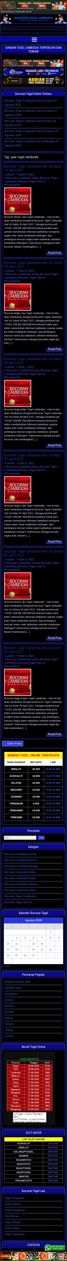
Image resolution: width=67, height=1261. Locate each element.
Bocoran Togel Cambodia (20, 896)
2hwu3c (9, 999)
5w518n (9, 1011)
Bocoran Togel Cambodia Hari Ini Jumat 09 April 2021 (33, 264)
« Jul (7, 966)
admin (10, 174)
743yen (9, 1024)
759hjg (8, 1030)
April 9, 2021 (26, 174)
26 (25, 955)
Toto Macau (11, 1216)
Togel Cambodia (14, 1234)
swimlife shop (12, 987)
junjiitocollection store (17, 981)
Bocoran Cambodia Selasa (23, 562)
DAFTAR (53, 1143)
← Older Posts (12, 743)
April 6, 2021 (26, 463)
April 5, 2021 (26, 559)
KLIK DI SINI (53, 769)
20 (33, 949)
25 (16, 955)
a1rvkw (8, 1036)
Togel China (11, 1228)
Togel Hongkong (14, 1210)
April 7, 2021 (26, 367)
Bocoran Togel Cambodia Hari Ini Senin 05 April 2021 (32, 650)
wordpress (10, 993)
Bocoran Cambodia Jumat (23, 274)
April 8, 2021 (26, 270)
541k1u (9, 1005)
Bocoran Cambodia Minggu (21, 866)
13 (33, 943)
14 (42, 943)
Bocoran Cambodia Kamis (23, 370)
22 (50, 949)
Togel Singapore (14, 1198)
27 (33, 955)
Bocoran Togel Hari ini (31, 181)
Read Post (54, 252)
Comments (13, 184)
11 (16, 943)
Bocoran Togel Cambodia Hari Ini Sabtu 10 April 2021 (33, 168)
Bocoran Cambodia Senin (22, 659)
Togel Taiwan (12, 1222)
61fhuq (8, 1018)
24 (8, 955)
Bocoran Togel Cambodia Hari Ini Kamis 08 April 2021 (33, 361)
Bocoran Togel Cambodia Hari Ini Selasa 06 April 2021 (33, 553)
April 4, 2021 (26, 655)
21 (42, 949)
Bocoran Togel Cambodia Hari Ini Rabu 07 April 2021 (32, 457)
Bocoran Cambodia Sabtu (22, 177)
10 (8, 943)
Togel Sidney (12, 1204)
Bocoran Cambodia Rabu (22, 466)
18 (16, 949)
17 (8, 949)
